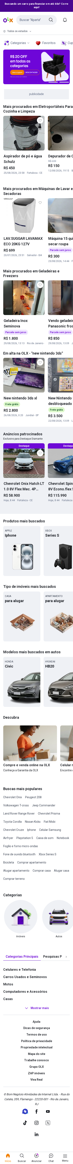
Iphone (31, 829)
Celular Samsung (50, 829)
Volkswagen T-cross (16, 805)
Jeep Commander (43, 805)
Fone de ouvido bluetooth (19, 854)
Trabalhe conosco (36, 1060)
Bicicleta (8, 862)
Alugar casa (61, 870)
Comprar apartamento (31, 862)
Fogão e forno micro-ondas (20, 846)
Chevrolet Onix (12, 797)
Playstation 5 (24, 838)
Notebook (63, 838)
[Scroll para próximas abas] (66, 956)
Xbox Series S (47, 854)
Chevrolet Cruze (13, 829)
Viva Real (36, 1079)
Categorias (18, 43)
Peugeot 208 (33, 797)
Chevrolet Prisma (49, 813)
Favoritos (49, 43)
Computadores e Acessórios (25, 992)
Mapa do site (36, 1054)
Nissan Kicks (33, 821)
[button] (36, 20)
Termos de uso (36, 1034)
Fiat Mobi (49, 821)
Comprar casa (42, 870)
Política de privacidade (36, 1041)
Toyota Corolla (12, 821)
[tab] (22, 957)
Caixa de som (45, 838)
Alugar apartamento (16, 870)
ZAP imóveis (36, 1073)
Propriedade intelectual (37, 1047)
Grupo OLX (36, 1066)
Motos (8, 984)
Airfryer (8, 838)
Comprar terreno (14, 878)
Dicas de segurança (36, 1028)
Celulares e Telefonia (19, 970)
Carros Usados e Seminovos (25, 977)
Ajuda (36, 1021)
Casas (8, 999)
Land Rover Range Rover (19, 813)
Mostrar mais (40, 1008)
